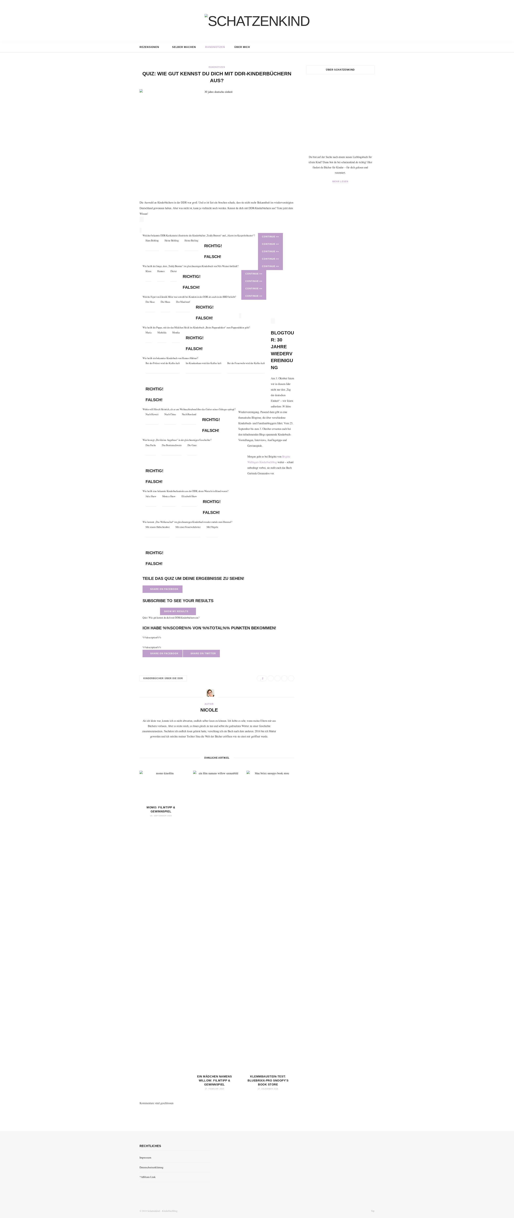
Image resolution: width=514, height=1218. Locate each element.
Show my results (177, 611)
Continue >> (270, 236)
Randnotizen (215, 47)
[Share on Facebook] (271, 678)
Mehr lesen (340, 181)
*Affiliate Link (148, 1177)
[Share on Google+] (284, 678)
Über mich (242, 47)
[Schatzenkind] (257, 21)
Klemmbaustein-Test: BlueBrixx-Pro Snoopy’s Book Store (268, 1080)
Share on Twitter (202, 653)
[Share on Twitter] (277, 678)
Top (372, 1210)
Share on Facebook (163, 589)
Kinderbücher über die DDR (163, 678)
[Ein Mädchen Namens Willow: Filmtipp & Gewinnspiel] (217, 921)
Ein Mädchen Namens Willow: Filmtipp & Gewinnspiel (214, 1080)
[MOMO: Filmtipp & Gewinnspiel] (163, 786)
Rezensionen (149, 47)
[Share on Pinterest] (291, 678)
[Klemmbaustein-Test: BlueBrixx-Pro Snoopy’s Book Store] (270, 921)
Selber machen (184, 47)
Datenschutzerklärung (151, 1167)
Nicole (209, 710)
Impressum (145, 1157)
